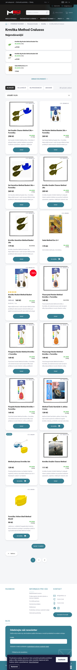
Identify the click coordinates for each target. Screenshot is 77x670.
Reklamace (32, 607)
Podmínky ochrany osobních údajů (39, 610)
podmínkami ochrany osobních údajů (38, 646)
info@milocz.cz (61, 595)
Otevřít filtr (12, 95)
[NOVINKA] (21, 446)
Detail (21, 150)
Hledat (47, 12)
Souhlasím (61, 660)
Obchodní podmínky (22, 2)
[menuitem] (11, 18)
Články (31, 2)
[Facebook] (54, 607)
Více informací (33, 662)
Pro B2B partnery (34, 601)
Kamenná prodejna (34, 604)
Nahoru (13, 553)
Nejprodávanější (36, 88)
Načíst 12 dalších (38, 546)
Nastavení (14, 667)
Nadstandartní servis (35, 593)
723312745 (60, 599)
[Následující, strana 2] (38, 560)
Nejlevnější (21, 88)
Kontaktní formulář (62, 614)
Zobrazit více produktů (38, 79)
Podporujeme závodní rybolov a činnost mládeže (38, 597)
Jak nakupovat (9, 2)
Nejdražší (10, 88)
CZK (66, 2)
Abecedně (48, 88)
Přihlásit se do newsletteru (19, 652)
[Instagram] (58, 607)
